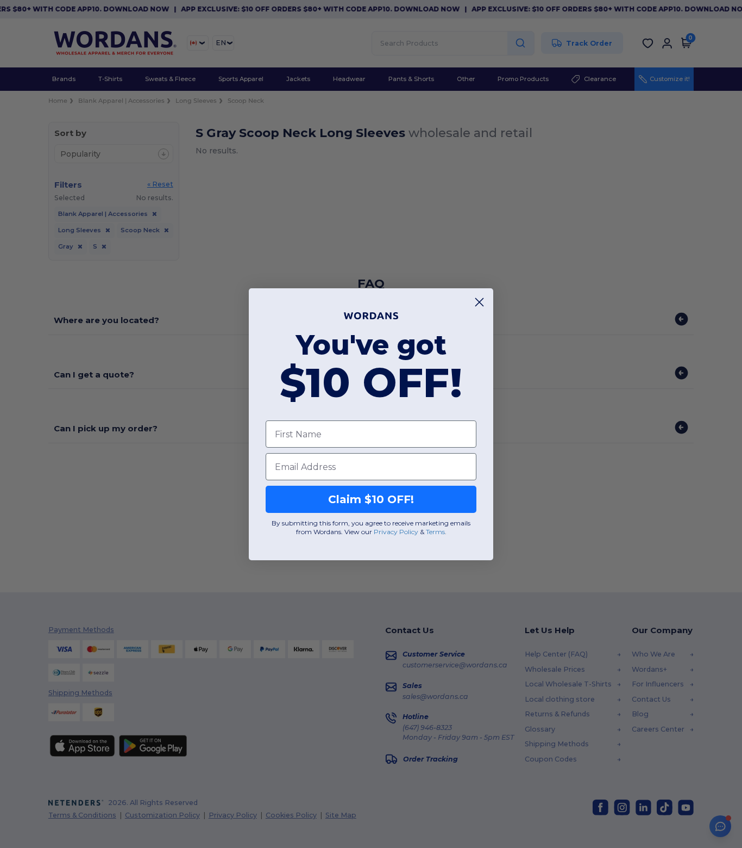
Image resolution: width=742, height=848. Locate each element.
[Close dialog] (479, 302)
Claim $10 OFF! (371, 499)
